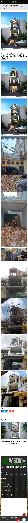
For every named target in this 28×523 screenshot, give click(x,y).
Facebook (2, 411)
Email (13, 411)
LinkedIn (7, 411)
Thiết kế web (3, 519)
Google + (10, 411)
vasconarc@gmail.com (8, 484)
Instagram (10, 495)
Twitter (4, 411)
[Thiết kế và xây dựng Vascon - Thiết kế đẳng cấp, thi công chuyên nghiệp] (14, 2)
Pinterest (7, 495)
